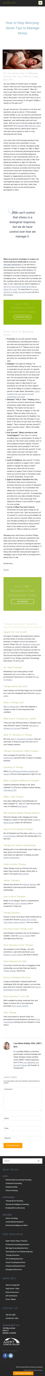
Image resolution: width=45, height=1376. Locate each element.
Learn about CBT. (10, 790)
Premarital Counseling (14, 1183)
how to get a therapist (19, 903)
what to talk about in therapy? (22, 739)
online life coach (34, 126)
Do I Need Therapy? (12, 667)
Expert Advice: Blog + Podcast (16, 1241)
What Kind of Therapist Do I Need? (19, 719)
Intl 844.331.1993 (12, 1318)
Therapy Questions (14, 624)
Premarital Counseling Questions (17, 1244)
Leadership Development (14, 1222)
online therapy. (23, 874)
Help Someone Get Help (14, 961)
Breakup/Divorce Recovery (15, 1208)
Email (6, 1128)
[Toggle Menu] (40, 3)
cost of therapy (24, 936)
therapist (20, 126)
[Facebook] (5, 1355)
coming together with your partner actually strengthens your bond (23, 394)
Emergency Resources (14, 1269)
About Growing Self (13, 1285)
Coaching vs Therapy (13, 767)
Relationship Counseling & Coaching (18, 1180)
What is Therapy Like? (13, 702)
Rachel (6, 570)
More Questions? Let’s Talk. (16, 996)
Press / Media (11, 1299)
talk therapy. (23, 806)
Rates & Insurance (12, 1292)
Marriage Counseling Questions (17, 1248)
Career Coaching (12, 1218)
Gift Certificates (11, 1296)
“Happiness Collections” (31, 644)
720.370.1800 (10, 1315)
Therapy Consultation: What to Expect (21, 751)
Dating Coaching (11, 1187)
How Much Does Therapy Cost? (18, 929)
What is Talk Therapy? (13, 797)
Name (6, 1118)
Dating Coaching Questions (15, 1266)
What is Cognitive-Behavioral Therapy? (21, 780)
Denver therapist (30, 884)
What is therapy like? (11, 707)
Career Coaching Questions (15, 1262)
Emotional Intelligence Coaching (17, 1204)
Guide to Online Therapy (14, 864)
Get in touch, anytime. (20, 1006)
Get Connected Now (23, 1373)
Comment (8, 1089)
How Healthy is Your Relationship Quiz (19, 1251)
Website (7, 1138)
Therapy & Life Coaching (14, 1201)
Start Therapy (9, 1012)
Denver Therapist (11, 880)
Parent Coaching (12, 1190)
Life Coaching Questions (14, 1259)
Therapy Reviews (11, 913)
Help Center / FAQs (12, 1288)
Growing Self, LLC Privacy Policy (33, 1370)
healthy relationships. (11, 858)
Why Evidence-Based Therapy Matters (21, 813)
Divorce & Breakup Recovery (16, 977)
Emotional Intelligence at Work (17, 1225)
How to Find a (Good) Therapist (18, 829)
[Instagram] (10, 1355)
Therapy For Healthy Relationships (19, 845)
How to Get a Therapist (14, 896)
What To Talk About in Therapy (17, 735)
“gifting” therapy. (9, 971)
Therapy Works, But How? (15, 686)
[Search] (38, 1161)
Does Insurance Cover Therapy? (18, 945)
